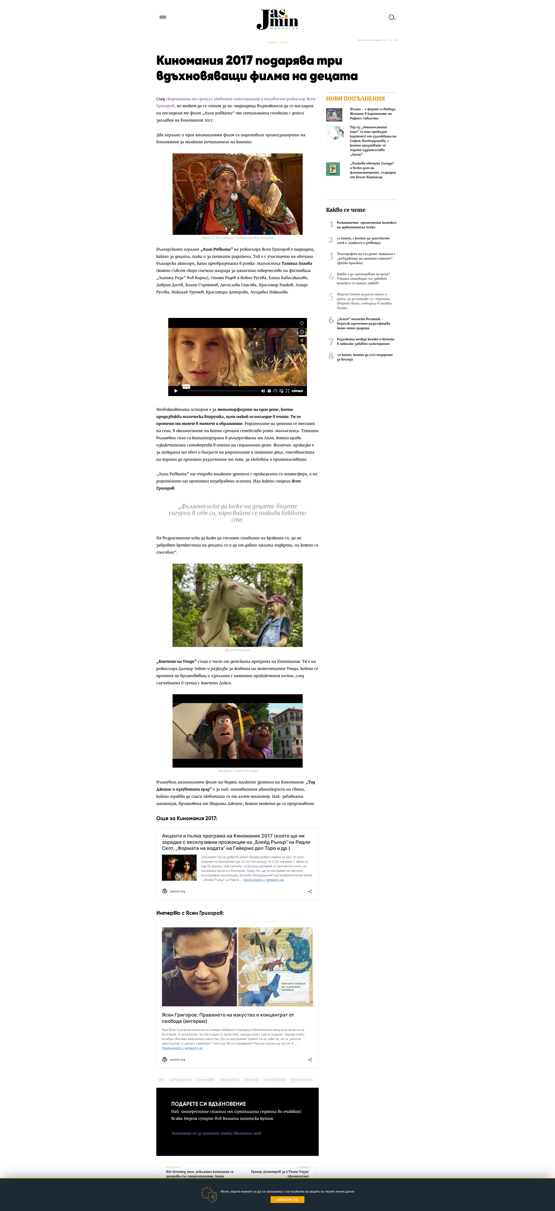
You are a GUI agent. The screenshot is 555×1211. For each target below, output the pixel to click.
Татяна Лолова (275, 1079)
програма (251, 1079)
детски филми (180, 1079)
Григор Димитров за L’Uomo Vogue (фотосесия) (280, 1172)
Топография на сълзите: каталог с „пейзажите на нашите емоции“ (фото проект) (366, 259)
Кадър (284, 42)
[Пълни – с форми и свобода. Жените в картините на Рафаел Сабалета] (334, 115)
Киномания (205, 1079)
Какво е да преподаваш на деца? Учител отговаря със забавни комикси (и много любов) (363, 279)
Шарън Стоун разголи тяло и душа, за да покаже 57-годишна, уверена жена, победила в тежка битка (364, 301)
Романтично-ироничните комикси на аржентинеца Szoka (366, 225)
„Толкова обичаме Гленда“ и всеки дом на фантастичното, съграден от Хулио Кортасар (373, 170)
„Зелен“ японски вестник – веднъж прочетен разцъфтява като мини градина (363, 324)
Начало (272, 42)
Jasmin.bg (277, 19)
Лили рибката (229, 1079)
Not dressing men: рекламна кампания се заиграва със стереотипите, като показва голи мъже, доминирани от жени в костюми (199, 1176)
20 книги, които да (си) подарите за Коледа (365, 357)
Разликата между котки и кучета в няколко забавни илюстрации (365, 342)
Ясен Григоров (301, 1079)
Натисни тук (287, 1199)
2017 (161, 1079)
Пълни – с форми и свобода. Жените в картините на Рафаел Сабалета (373, 114)
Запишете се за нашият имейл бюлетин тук (216, 1133)
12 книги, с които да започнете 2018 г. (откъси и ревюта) (363, 241)
